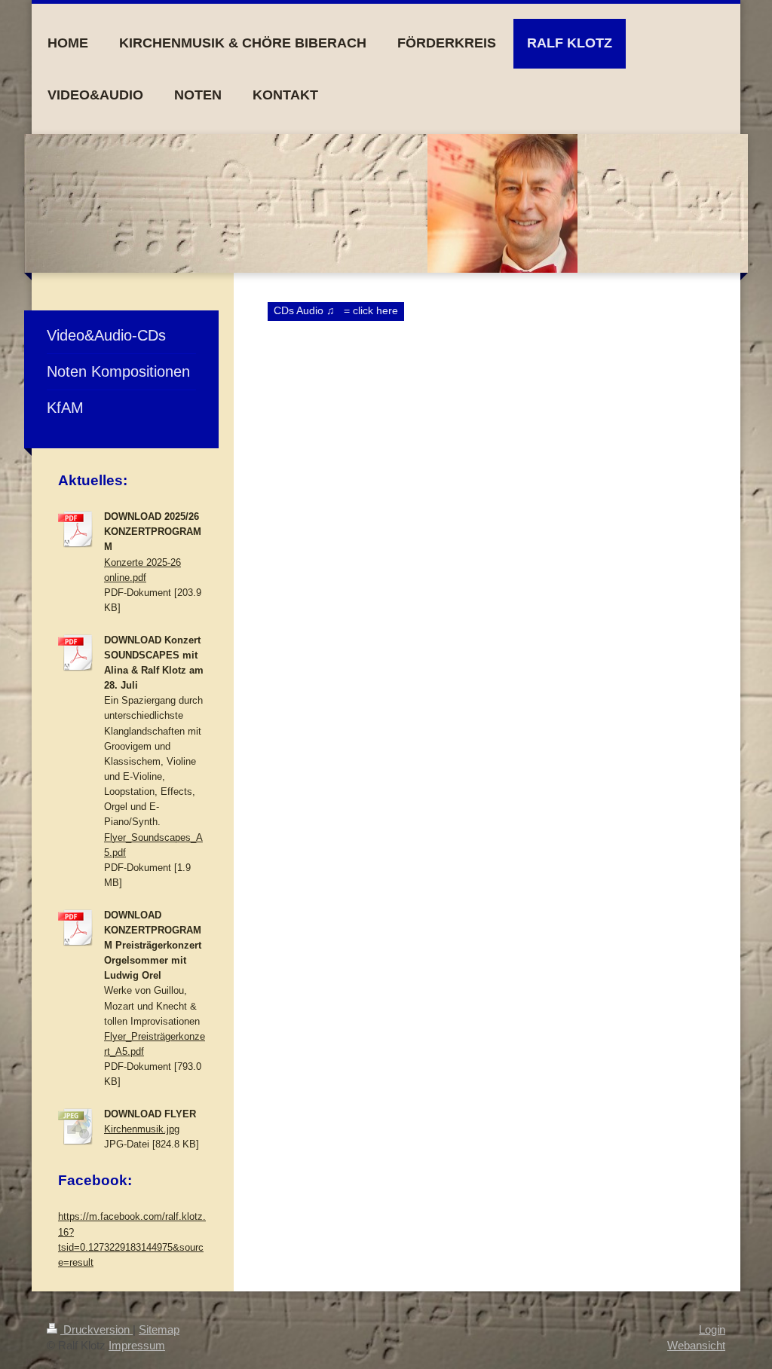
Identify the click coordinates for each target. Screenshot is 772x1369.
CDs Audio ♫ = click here (336, 310)
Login (712, 1329)
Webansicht (696, 1345)
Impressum (137, 1345)
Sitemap (159, 1329)
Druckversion (96, 1329)
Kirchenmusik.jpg (141, 1129)
